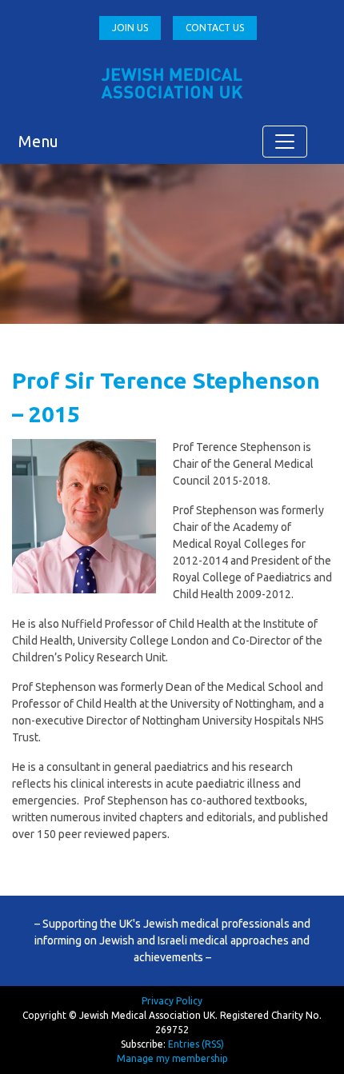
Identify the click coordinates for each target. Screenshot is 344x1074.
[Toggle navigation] (284, 142)
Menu (38, 141)
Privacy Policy (172, 1001)
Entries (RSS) (196, 1044)
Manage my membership (172, 1058)
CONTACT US (215, 27)
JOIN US (130, 27)
